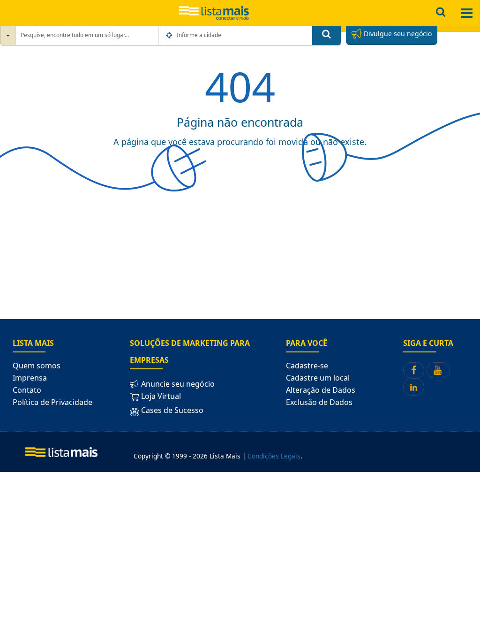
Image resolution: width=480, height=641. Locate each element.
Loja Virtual (160, 396)
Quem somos (36, 365)
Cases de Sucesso (171, 410)
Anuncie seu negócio (177, 384)
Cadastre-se (307, 365)
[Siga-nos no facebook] (413, 370)
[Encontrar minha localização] (169, 35)
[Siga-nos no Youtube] (438, 370)
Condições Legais (274, 455)
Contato (27, 390)
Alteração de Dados (320, 390)
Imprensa (30, 378)
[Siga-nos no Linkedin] (413, 387)
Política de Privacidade (52, 402)
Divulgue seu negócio (397, 33)
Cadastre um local (318, 378)
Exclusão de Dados (319, 402)
